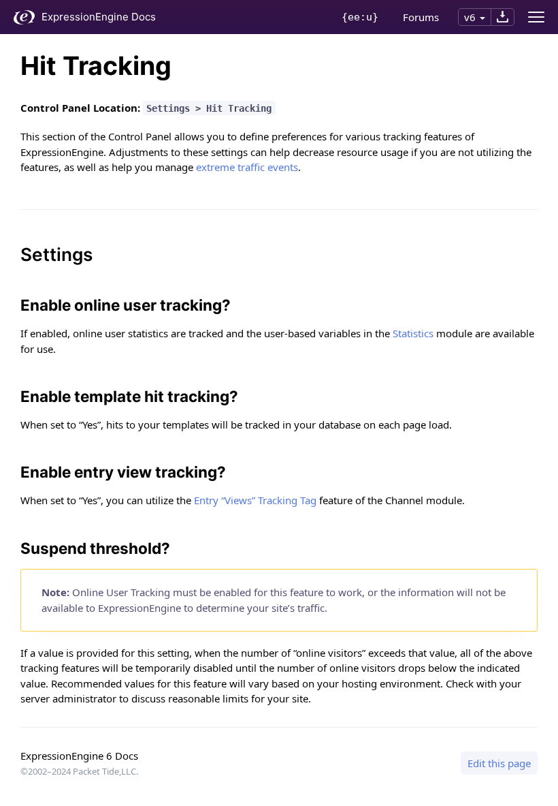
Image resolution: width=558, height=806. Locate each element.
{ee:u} (360, 17)
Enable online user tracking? (125, 305)
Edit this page (499, 763)
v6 (470, 17)
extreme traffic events (247, 167)
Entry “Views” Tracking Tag (255, 500)
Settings (56, 254)
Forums (421, 17)
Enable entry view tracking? (123, 472)
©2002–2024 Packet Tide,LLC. (79, 771)
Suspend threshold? (95, 548)
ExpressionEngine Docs (99, 16)
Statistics (413, 333)
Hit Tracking (95, 65)
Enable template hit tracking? (129, 396)
